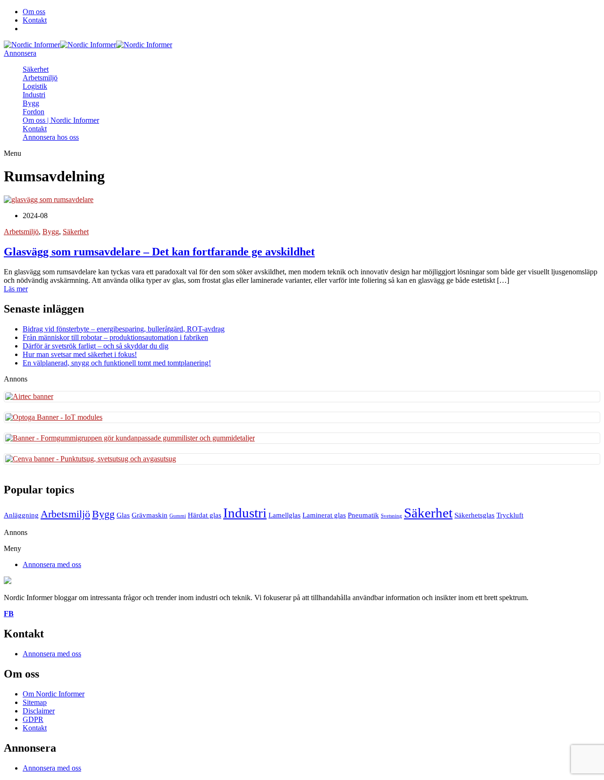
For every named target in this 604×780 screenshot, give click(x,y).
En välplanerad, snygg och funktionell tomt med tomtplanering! (117, 363)
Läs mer (16, 289)
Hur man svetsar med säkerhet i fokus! (80, 354)
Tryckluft (509, 515)
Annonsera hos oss (51, 137)
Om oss (34, 12)
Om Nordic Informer (53, 694)
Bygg (31, 103)
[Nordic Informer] (32, 45)
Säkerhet (36, 69)
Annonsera (20, 53)
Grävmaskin (150, 515)
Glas (123, 515)
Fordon (33, 112)
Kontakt (35, 20)
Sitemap (35, 702)
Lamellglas (284, 515)
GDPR (33, 719)
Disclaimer (39, 711)
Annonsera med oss (52, 564)
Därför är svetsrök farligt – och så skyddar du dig (95, 346)
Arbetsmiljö (40, 78)
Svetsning (391, 515)
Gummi (177, 515)
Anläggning (21, 515)
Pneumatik (363, 515)
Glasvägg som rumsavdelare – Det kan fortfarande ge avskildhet (159, 252)
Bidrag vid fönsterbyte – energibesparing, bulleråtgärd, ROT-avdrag (124, 329)
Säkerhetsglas (474, 515)
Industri (34, 95)
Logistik (35, 86)
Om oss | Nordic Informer (61, 120)
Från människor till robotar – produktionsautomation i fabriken (115, 337)
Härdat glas (204, 515)
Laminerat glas (324, 515)
